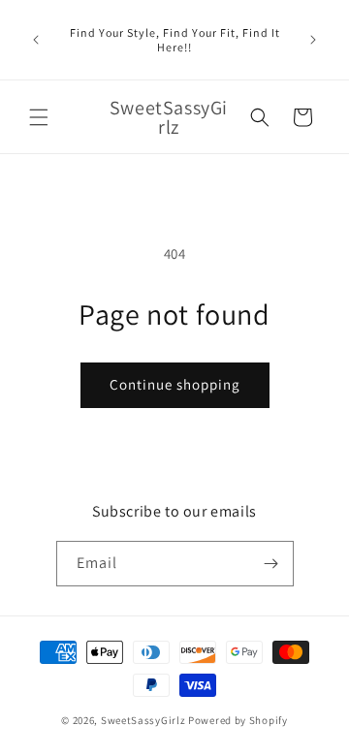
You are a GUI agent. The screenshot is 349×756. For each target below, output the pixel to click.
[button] (38, 117)
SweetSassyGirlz (143, 720)
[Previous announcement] (36, 39)
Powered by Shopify (238, 720)
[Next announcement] (313, 39)
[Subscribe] (271, 563)
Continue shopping (175, 384)
